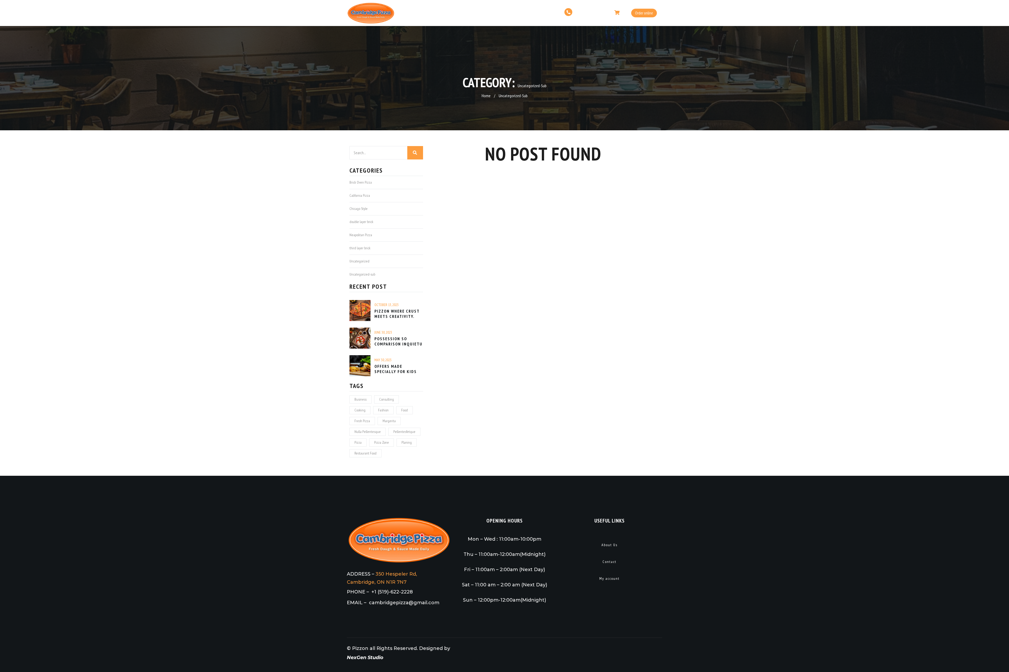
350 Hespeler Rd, (396, 574)
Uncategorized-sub (513, 95)
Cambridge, (362, 582)
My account (609, 578)
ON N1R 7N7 (391, 582)
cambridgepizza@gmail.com (404, 603)
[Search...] (415, 152)
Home (486, 95)
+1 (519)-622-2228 (392, 592)
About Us (609, 544)
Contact (609, 561)
